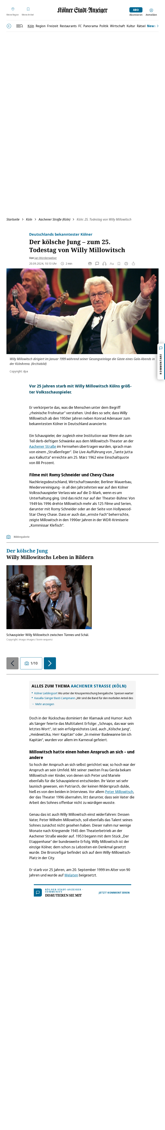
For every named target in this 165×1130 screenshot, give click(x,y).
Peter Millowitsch (119, 791)
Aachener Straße (42, 446)
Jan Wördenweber (46, 258)
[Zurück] (8, 26)
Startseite (13, 219)
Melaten (71, 875)
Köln (29, 219)
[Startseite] (82, 10)
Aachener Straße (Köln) (54, 219)
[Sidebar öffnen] (19, 26)
